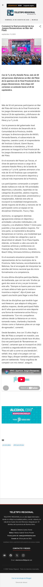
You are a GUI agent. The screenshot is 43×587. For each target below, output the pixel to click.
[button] (40, 26)
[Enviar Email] (4, 555)
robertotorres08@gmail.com (23, 560)
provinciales (7, 445)
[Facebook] (10, 555)
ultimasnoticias (18, 445)
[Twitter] (17, 555)
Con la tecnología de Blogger (21, 578)
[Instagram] (23, 555)
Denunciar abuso (21, 582)
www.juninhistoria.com (27, 535)
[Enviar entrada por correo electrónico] (3, 441)
